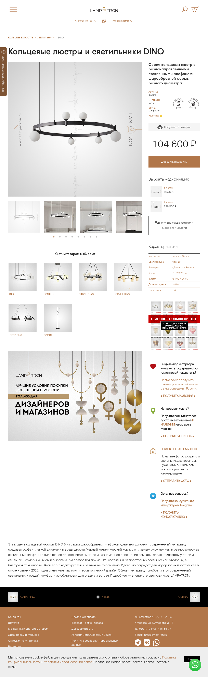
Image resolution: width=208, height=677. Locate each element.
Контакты (14, 616)
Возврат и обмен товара (87, 622)
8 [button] (96, 237)
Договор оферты (82, 628)
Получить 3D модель (177, 127)
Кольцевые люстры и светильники (31, 37)
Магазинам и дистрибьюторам (28, 628)
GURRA (183, 596)
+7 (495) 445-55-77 (85, 20)
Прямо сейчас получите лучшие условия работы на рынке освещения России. (179, 384)
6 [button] (84, 237)
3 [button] (66, 237)
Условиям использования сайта (68, 662)
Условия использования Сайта (91, 634)
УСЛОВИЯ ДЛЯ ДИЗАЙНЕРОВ (3, 74)
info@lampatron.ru (122, 20)
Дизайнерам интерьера (23, 634)
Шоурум (13, 622)
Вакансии (14, 646)
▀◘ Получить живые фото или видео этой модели (174, 225)
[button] (15, 129)
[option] (75, 129)
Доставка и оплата (83, 616)
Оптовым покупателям (23, 640)
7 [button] (90, 237)
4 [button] (72, 237)
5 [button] (78, 237)
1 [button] (54, 237)
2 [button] (60, 237)
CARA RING (27, 596)
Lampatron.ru (146, 616)
